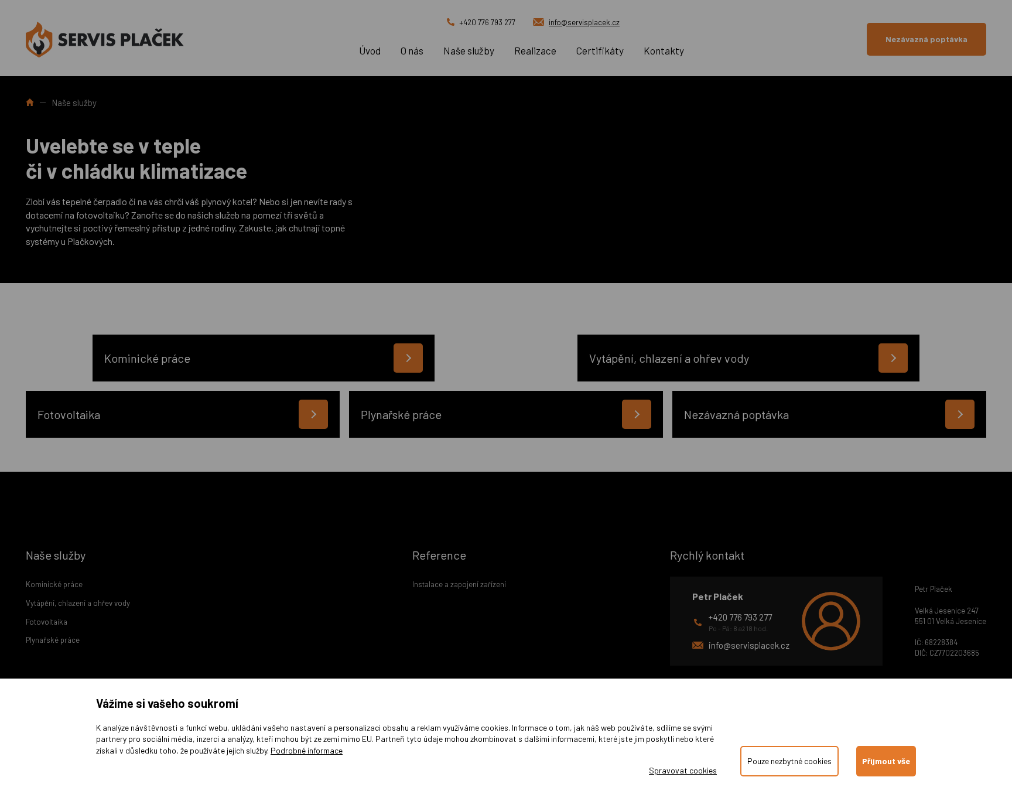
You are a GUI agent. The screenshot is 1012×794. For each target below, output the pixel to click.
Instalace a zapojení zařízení (459, 584)
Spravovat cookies (683, 770)
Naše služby (468, 50)
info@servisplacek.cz (584, 22)
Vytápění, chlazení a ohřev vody (78, 603)
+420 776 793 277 (487, 22)
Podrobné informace (307, 750)
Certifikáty (600, 50)
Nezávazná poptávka (926, 39)
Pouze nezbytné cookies (789, 761)
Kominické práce (54, 584)
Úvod (370, 50)
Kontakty (664, 50)
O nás (412, 50)
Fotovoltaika (46, 621)
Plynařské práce (53, 640)
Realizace (535, 50)
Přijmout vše (886, 761)
